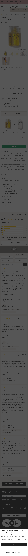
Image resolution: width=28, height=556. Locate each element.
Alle (14, 544)
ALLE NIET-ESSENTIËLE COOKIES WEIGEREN (14, 549)
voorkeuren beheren (13, 552)
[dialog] (14, 542)
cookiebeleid (10, 539)
